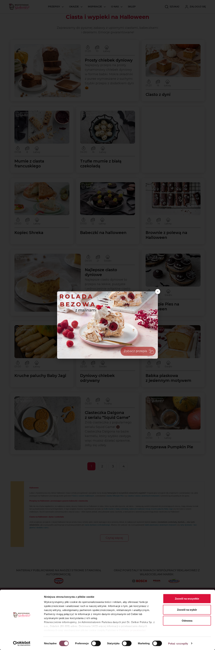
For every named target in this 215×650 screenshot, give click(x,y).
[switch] (96, 643)
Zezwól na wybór (187, 609)
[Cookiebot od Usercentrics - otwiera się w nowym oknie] (21, 643)
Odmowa (187, 620)
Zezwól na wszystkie (187, 598)
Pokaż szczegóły (178, 643)
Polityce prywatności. (132, 630)
